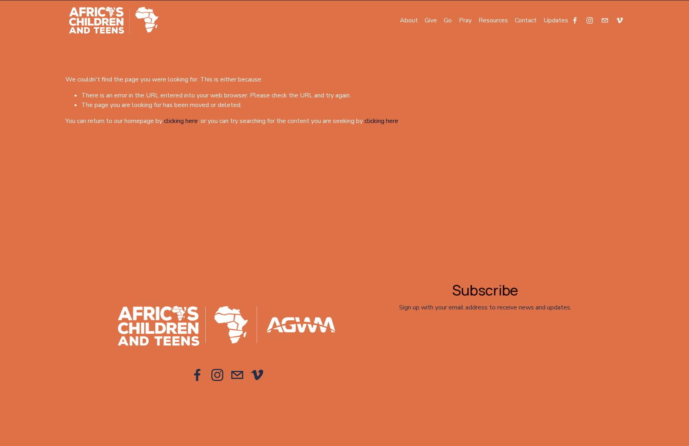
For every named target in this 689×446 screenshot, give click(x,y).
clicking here (181, 121)
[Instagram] (590, 20)
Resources (493, 20)
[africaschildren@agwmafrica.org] (605, 20)
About (409, 20)
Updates (555, 20)
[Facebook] (575, 20)
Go (448, 20)
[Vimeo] (620, 20)
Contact (526, 20)
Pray (465, 20)
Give (431, 20)
